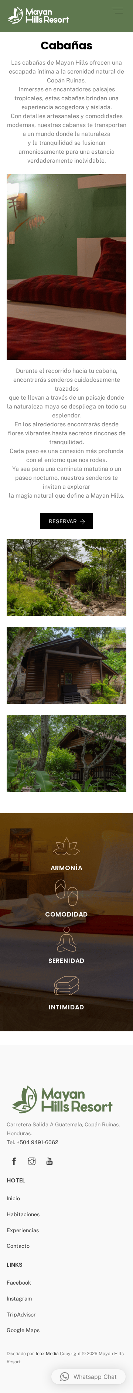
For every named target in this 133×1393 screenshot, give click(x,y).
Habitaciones (23, 1214)
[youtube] (49, 1160)
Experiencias (23, 1230)
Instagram (19, 1298)
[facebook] (14, 1160)
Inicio (13, 1198)
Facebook (19, 1282)
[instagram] (31, 1160)
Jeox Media (47, 1353)
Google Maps (23, 1330)
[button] (88, 1376)
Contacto (18, 1246)
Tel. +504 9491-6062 (32, 1142)
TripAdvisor (21, 1314)
